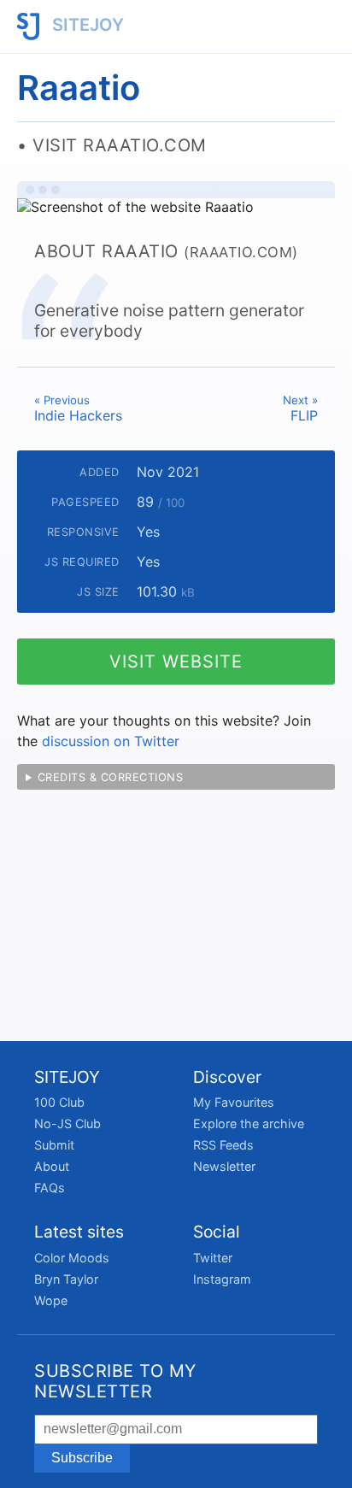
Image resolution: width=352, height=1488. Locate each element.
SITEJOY (86, 25)
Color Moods (71, 1257)
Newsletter (224, 1166)
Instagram (222, 1279)
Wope (50, 1300)
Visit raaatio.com (119, 145)
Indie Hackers (78, 408)
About (51, 1166)
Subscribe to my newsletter (115, 1381)
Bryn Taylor (66, 1279)
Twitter (212, 1257)
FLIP (300, 408)
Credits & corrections (111, 777)
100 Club (59, 1102)
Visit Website (176, 661)
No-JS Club (67, 1123)
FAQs (49, 1187)
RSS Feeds (223, 1145)
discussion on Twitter (110, 741)
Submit (54, 1145)
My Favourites (233, 1102)
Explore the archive (248, 1123)
